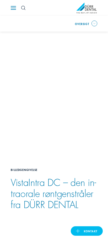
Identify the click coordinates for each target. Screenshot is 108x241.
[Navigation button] (13, 7)
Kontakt (91, 231)
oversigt (82, 24)
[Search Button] (23, 8)
